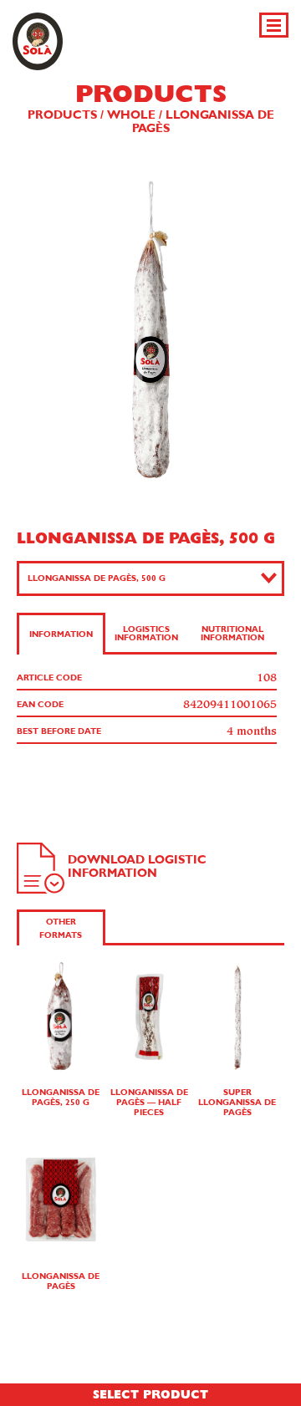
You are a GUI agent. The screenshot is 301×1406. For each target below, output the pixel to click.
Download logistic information (137, 866)
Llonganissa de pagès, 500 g (97, 578)
